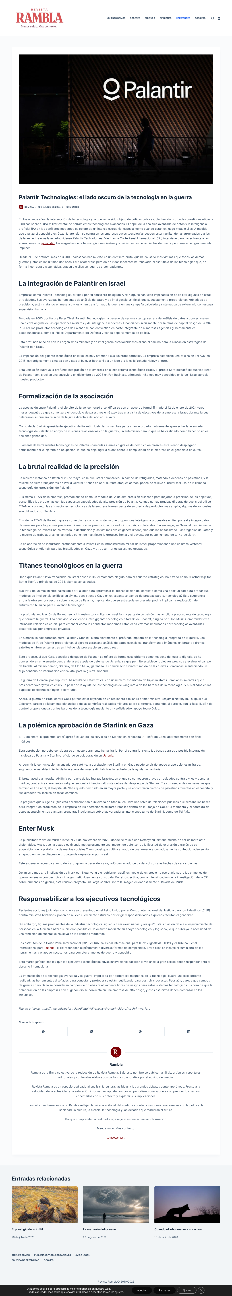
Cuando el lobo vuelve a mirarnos (178, 1229)
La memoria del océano (99, 1229)
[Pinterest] (140, 1031)
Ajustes (187, 1290)
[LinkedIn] (189, 1031)
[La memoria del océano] (116, 1204)
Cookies (48, 1260)
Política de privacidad (25, 1260)
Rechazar (164, 1290)
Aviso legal (82, 1255)
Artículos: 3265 (116, 1138)
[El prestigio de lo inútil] (45, 1204)
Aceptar (142, 1290)
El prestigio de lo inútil (27, 1229)
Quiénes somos (116, 18)
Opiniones (165, 18)
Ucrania (108, 755)
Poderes (135, 18)
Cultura (150, 18)
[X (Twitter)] (92, 1031)
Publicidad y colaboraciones (52, 1255)
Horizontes (183, 18)
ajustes (119, 1291)
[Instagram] (219, 18)
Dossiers (200, 18)
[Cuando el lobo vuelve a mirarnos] (187, 1204)
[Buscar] (212, 18)
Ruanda (49, 948)
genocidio (48, 243)
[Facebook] (43, 1031)
